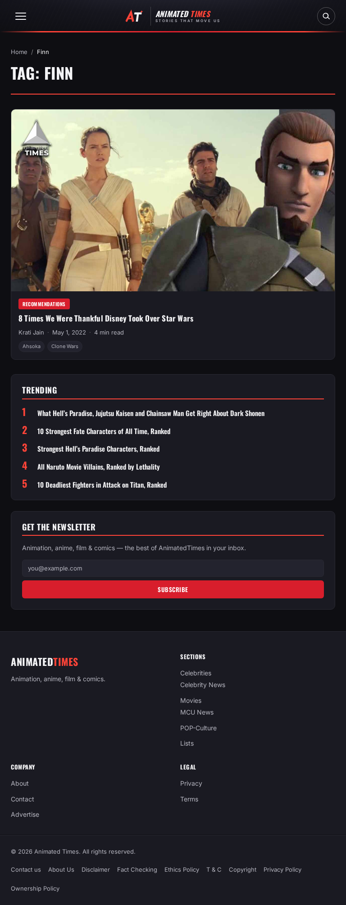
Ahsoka (32, 346)
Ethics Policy (181, 869)
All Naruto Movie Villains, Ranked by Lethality (98, 466)
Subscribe (173, 589)
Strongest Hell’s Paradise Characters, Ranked (98, 448)
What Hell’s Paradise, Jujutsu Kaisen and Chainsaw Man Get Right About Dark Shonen (150, 413)
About (20, 783)
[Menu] (21, 16)
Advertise (25, 814)
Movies (190, 700)
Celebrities (195, 673)
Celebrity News (202, 685)
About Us (61, 869)
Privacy (191, 783)
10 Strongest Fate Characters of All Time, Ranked (103, 431)
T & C (214, 869)
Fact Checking (137, 869)
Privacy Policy (282, 869)
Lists (187, 743)
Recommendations (44, 304)
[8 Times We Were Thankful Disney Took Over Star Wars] (173, 200)
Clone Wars (64, 346)
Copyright (242, 869)
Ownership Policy (35, 888)
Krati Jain (31, 332)
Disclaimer (96, 869)
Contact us (26, 869)
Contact (22, 799)
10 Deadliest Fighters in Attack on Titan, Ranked (102, 484)
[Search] (326, 16)
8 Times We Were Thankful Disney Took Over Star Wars (105, 318)
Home (19, 51)
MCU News (197, 712)
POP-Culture (198, 728)
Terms (189, 799)
